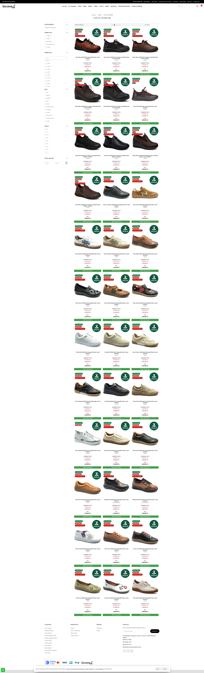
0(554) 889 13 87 (127, 642)
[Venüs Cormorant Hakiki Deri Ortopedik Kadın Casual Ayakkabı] (116, 189)
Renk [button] (46, 89)
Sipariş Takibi (183, 1)
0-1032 (48, 86)
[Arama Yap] (179, 6)
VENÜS (48, 47)
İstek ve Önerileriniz (75, 630)
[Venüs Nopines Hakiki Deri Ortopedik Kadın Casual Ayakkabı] (87, 238)
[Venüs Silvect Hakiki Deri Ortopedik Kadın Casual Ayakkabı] (87, 287)
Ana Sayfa (64, 6)
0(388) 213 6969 (127, 639)
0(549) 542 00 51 (127, 644)
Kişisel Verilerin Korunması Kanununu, (76, 669)
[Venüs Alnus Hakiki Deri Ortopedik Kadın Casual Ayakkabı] (87, 41)
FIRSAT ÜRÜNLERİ (137, 1)
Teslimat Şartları (48, 643)
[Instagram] (131, 651)
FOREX (48, 38)
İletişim (98, 630)
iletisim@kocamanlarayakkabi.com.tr (132, 647)
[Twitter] (128, 651)
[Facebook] (124, 651)
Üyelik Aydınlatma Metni (50, 635)
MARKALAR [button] (48, 32)
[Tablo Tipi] (119, 24)
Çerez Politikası (48, 633)
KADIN (85, 6)
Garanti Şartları (48, 640)
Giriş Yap (197, 6)
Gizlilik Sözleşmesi (49, 630)
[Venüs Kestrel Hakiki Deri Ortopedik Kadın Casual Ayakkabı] (116, 434)
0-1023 (48, 80)
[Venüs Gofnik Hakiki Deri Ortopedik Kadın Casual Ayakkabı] (87, 533)
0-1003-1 (49, 69)
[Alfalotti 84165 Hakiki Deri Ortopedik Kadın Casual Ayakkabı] (145, 484)
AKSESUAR (114, 6)
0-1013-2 (49, 77)
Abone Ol (154, 631)
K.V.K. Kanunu (48, 628)
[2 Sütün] (112, 24)
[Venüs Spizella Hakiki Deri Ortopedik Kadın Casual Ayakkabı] (87, 434)
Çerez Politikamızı (99, 669)
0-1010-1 (49, 75)
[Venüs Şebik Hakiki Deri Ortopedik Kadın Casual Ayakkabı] (145, 582)
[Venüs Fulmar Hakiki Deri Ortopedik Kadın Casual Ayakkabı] (145, 336)
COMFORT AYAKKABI (50, 27)
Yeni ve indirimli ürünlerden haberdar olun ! (134, 627)
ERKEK (90, 6)
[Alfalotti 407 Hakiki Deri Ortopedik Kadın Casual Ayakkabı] (116, 484)
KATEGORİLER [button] (49, 24)
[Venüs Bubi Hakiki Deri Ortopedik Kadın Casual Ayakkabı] (145, 90)
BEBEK (107, 6)
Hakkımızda (99, 628)
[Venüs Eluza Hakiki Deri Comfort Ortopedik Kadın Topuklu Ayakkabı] (87, 140)
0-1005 (48, 72)
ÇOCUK (101, 6)
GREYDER (49, 41)
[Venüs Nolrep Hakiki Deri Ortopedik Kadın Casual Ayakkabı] (116, 287)
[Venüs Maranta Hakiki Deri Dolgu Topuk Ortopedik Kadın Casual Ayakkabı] (145, 140)
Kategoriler (73, 6)
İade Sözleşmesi (48, 648)
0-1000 (48, 63)
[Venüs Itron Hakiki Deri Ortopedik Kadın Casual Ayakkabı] (87, 582)
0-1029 (48, 83)
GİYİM (79, 6)
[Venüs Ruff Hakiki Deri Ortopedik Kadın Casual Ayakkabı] (87, 336)
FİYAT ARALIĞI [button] (49, 158)
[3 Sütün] (114, 24)
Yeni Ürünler (48, 652)
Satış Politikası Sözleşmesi (51, 650)
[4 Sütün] (117, 24)
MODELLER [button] (48, 52)
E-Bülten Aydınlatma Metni (51, 638)
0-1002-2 (49, 66)
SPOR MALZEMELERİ (124, 6)
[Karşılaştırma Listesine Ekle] (156, 82)
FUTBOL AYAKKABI (136, 6)
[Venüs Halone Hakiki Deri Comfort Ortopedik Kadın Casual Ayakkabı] (87, 90)
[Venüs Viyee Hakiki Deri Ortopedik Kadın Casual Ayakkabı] (116, 533)
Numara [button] (47, 126)
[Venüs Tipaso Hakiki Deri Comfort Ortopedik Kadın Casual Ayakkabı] (116, 41)
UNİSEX (96, 6)
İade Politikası (48, 645)
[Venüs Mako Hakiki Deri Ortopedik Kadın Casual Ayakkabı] (145, 238)
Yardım (72, 628)
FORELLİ (49, 35)
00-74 (48, 60)
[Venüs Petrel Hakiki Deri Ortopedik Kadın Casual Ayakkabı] (145, 189)
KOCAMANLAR (50, 44)
